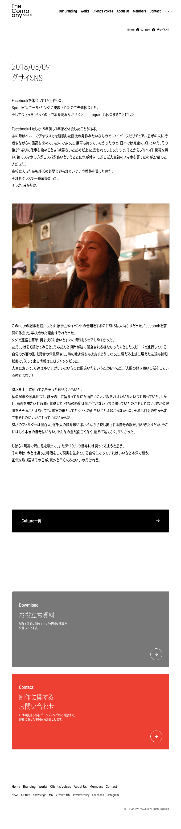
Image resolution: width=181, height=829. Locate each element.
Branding (29, 786)
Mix (51, 795)
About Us (123, 11)
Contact (155, 11)
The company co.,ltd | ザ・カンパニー (22, 11)
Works (84, 11)
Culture (25, 795)
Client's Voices (103, 11)
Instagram (113, 795)
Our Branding (68, 11)
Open (168, 11)
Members (139, 11)
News (15, 795)
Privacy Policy (81, 795)
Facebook (98, 795)
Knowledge (39, 795)
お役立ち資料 (63, 795)
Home (16, 786)
